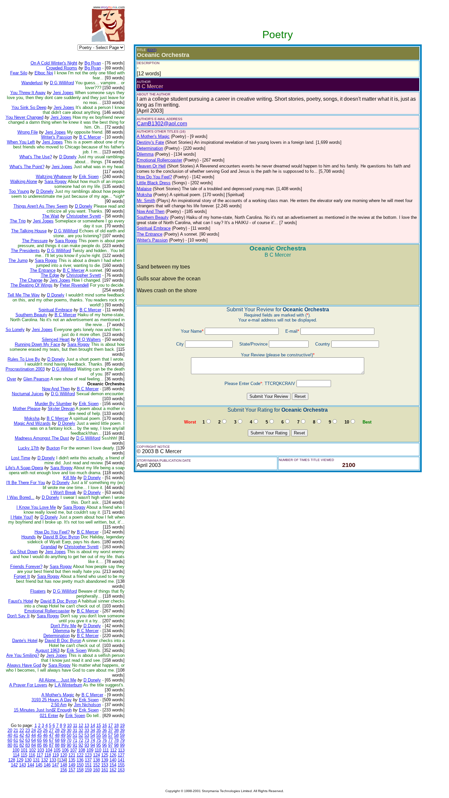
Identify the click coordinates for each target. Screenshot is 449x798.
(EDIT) (151, 50)
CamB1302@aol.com (162, 123)
